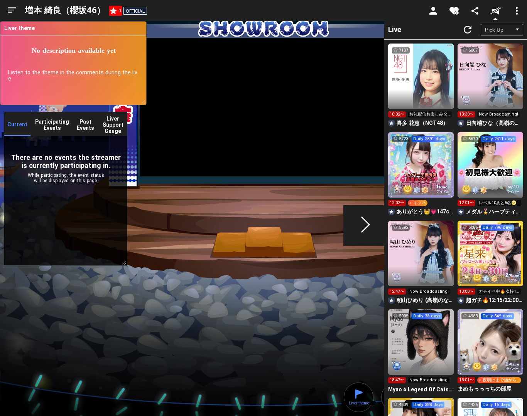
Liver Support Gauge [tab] (113, 125)
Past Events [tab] (85, 125)
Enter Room (421, 83)
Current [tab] (17, 124)
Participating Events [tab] (52, 125)
